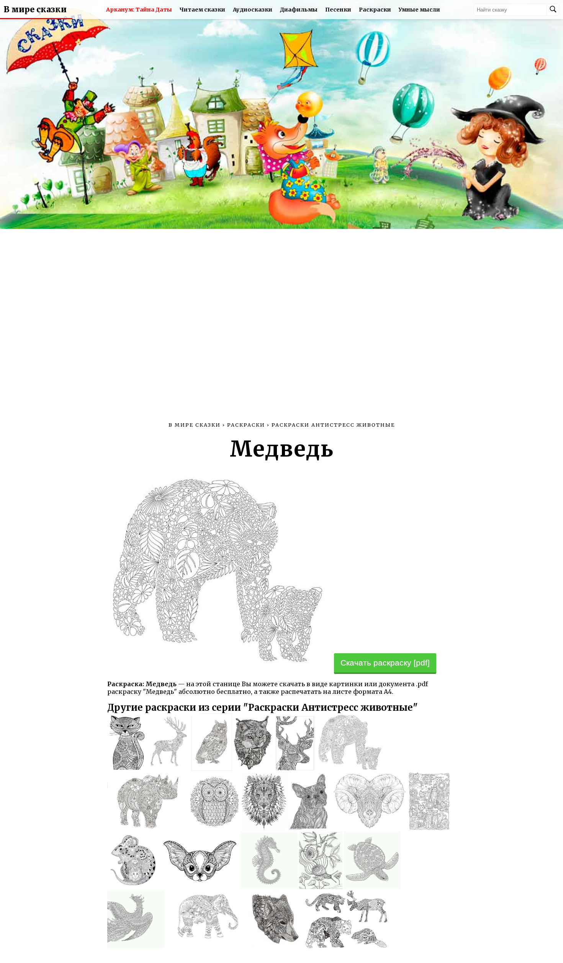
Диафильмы (299, 9)
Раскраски (375, 9)
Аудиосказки (252, 9)
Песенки (338, 9)
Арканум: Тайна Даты (139, 9)
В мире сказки (35, 10)
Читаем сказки (202, 9)
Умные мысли (419, 9)
